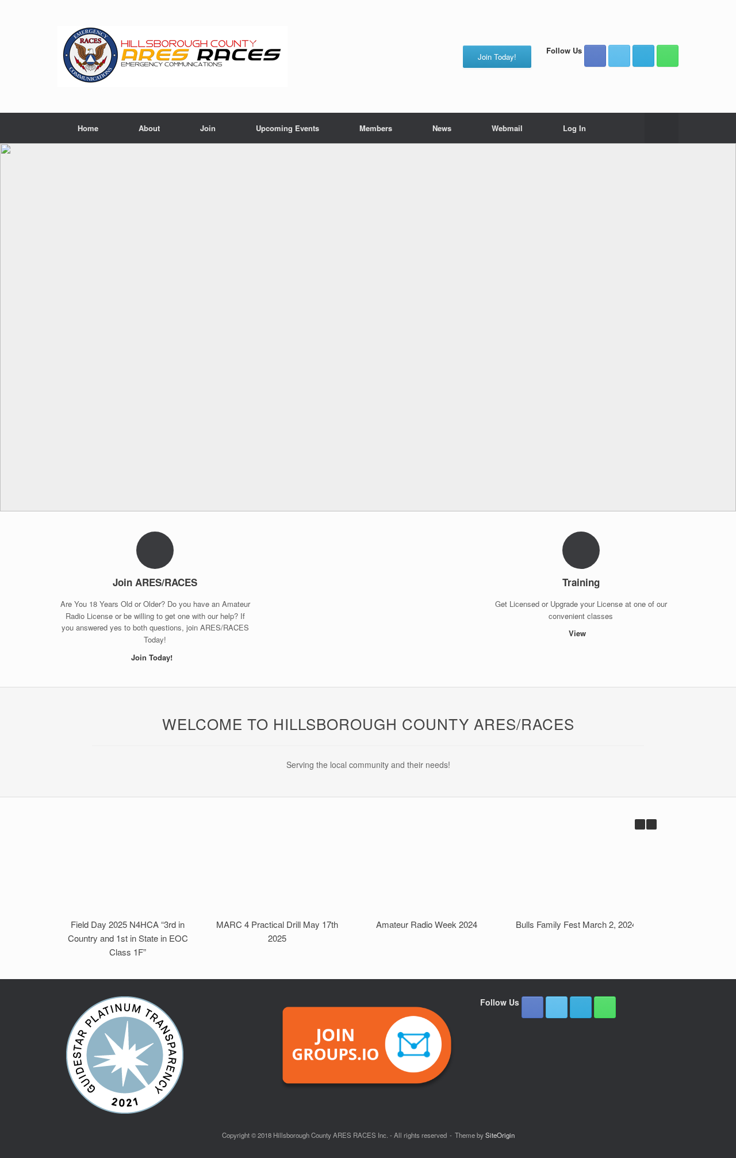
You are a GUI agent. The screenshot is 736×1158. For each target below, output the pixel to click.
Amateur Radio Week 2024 (426, 924)
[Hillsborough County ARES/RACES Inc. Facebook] (595, 56)
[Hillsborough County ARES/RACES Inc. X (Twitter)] (619, 56)
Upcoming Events (287, 128)
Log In (574, 128)
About (149, 128)
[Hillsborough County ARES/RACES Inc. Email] (643, 56)
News (441, 128)
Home (88, 128)
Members (375, 128)
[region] (368, 327)
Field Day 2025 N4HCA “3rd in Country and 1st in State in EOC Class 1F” (128, 938)
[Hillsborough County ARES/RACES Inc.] (172, 56)
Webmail (507, 128)
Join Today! (153, 657)
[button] (661, 128)
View (578, 633)
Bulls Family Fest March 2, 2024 (576, 924)
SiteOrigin (500, 1135)
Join (208, 128)
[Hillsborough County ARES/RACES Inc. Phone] (667, 56)
